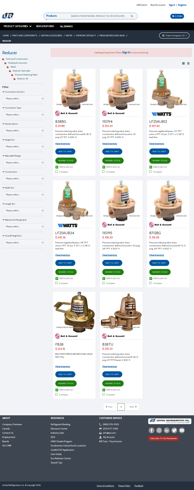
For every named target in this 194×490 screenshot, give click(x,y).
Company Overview (12, 424)
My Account (109, 437)
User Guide (56, 454)
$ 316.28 (154, 237)
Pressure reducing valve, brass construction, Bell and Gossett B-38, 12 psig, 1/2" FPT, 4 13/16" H (73, 134)
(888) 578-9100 (111, 424)
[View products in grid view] (183, 63)
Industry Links (57, 433)
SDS (53, 437)
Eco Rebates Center (61, 458)
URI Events (142, 5)
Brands (5, 441)
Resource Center (59, 428)
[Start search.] (131, 16)
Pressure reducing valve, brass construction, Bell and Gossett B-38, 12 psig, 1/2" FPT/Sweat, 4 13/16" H (120, 357)
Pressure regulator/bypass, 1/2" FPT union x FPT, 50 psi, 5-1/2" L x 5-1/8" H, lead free (166, 134)
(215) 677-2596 (110, 428)
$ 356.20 (107, 237)
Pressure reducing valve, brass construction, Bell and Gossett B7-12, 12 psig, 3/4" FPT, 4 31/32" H (167, 245)
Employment (8, 437)
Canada (6, 428)
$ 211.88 (60, 126)
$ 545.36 (60, 237)
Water (69, 35)
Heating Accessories (51, 35)
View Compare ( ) (175, 35)
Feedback (139, 486)
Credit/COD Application (62, 450)
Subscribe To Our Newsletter (163, 438)
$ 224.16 (60, 348)
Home (6, 35)
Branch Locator (158, 5)
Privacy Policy (124, 486)
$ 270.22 (107, 348)
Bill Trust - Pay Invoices (110, 441)
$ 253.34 (107, 126)
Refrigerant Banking (60, 424)
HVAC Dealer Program (61, 441)
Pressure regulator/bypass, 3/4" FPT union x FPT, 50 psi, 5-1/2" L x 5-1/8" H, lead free (72, 245)
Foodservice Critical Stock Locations (68, 445)
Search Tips (56, 462)
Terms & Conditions (105, 486)
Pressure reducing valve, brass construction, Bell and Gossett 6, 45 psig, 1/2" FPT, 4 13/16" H (119, 134)
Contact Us (7, 433)
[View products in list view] (188, 63)
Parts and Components (24, 35)
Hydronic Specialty (86, 35)
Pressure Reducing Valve (112, 35)
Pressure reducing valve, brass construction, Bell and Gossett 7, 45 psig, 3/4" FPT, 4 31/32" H (121, 245)
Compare (63, 171)
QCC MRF (7, 445)
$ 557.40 (154, 126)
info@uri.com (109, 433)
